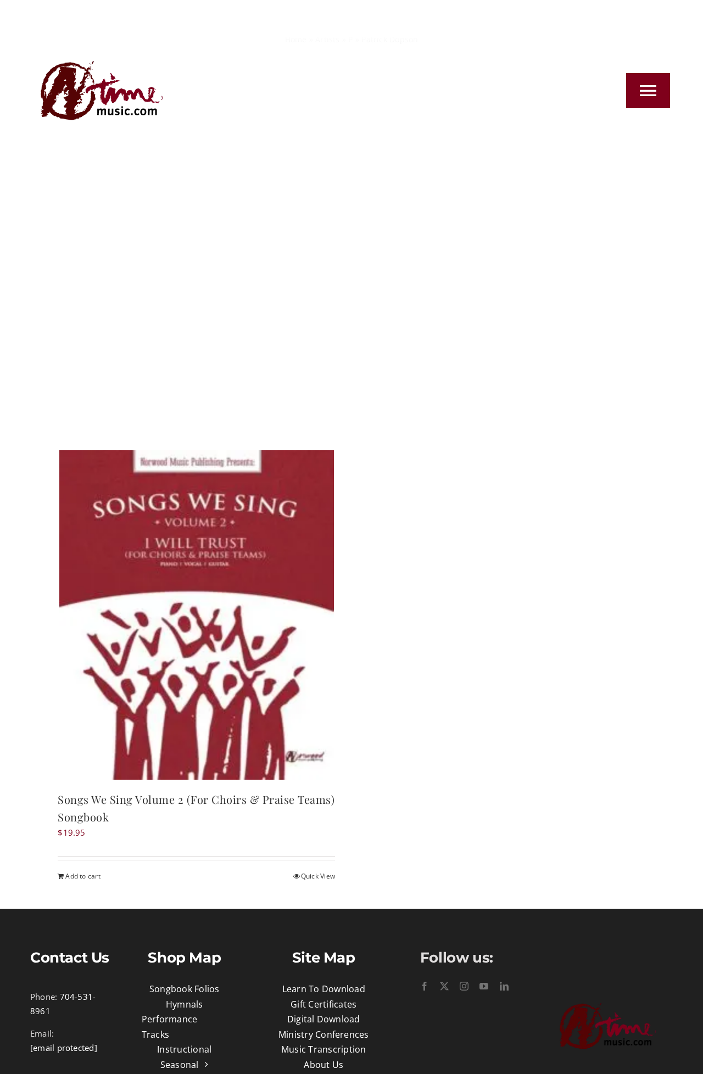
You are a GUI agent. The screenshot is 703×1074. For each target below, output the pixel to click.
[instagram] (464, 986)
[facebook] (424, 986)
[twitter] (444, 986)
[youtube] (483, 986)
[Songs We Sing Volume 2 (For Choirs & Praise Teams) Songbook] (196, 615)
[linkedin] (504, 986)
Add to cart (82, 876)
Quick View (318, 876)
